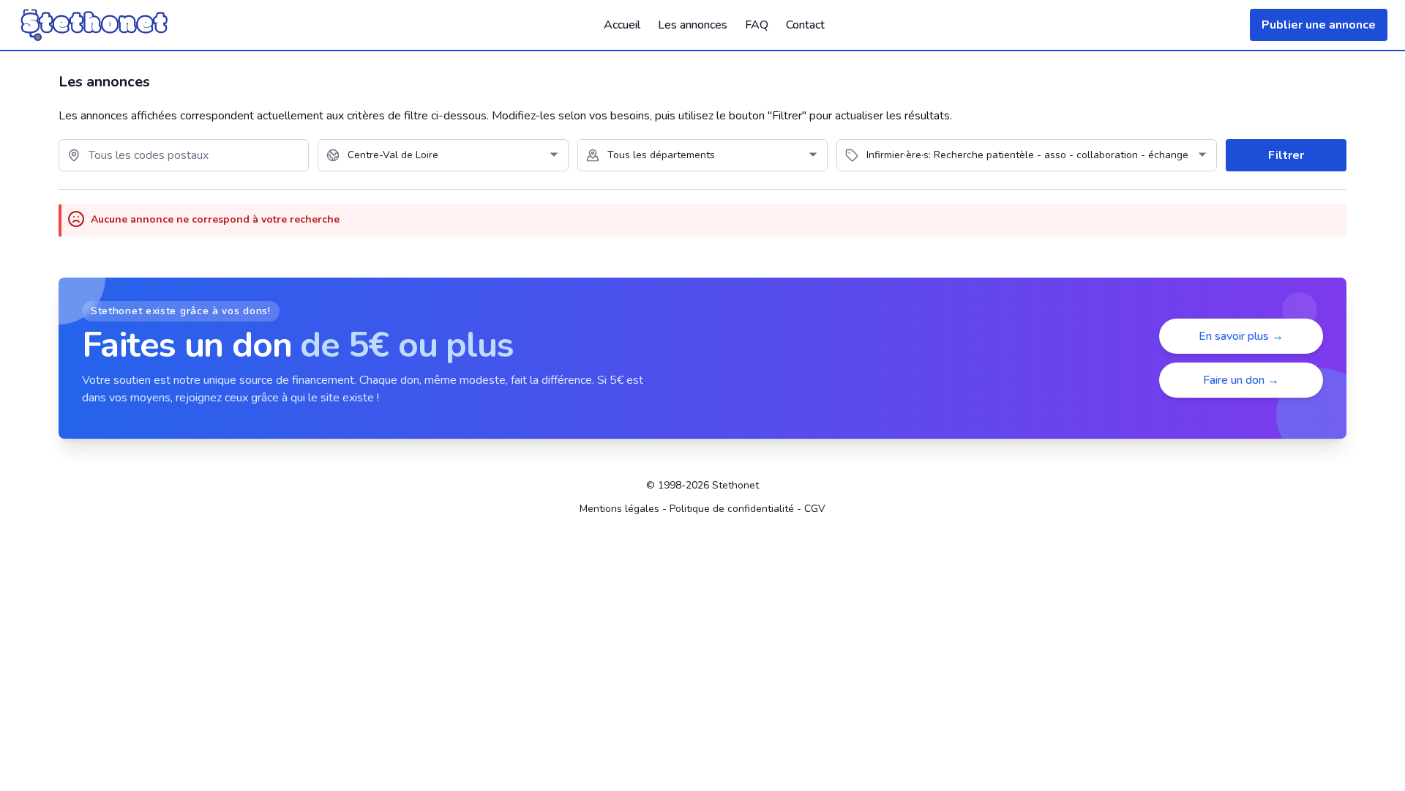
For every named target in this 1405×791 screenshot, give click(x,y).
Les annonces (692, 25)
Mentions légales (619, 509)
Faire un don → (1241, 380)
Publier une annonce (1319, 25)
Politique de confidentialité (732, 509)
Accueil (622, 25)
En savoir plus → (1241, 336)
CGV (814, 509)
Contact (805, 25)
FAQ (756, 25)
